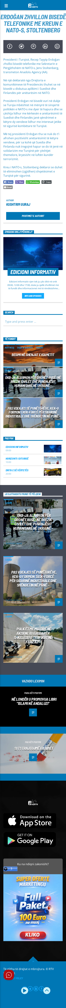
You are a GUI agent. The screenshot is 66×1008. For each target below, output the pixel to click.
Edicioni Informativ (17, 446)
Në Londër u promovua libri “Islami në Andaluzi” (33, 701)
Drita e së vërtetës (17, 470)
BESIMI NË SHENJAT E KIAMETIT (33, 354)
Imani (39, 347)
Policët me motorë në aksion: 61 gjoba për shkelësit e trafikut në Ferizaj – (33, 635)
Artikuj (9, 347)
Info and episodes (33, 295)
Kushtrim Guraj (18, 204)
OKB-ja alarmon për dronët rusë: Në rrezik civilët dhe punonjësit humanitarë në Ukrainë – (33, 381)
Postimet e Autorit (33, 215)
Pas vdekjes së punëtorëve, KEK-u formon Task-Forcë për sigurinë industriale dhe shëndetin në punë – (32, 412)
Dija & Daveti (25, 347)
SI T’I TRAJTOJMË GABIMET (33, 748)
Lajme (8, 370)
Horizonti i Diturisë (17, 458)
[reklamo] (33, 940)
